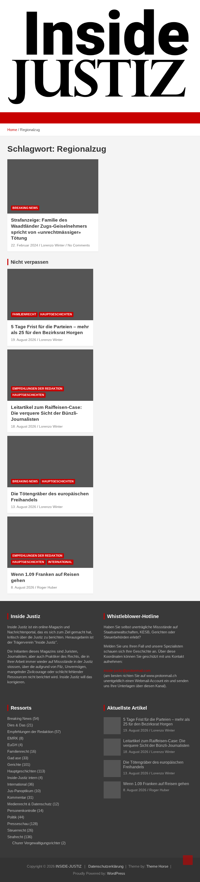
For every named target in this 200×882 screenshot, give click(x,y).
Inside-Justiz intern (22, 778)
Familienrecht (24, 314)
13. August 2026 (23, 507)
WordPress (116, 873)
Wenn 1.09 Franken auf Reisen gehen (156, 784)
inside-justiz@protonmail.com (127, 670)
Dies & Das (16, 725)
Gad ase (14, 758)
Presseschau (18, 824)
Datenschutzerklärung (105, 866)
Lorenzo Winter (53, 245)
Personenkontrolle (21, 810)
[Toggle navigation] (13, 117)
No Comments (79, 245)
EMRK (12, 738)
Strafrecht (15, 837)
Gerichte (14, 764)
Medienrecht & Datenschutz (29, 804)
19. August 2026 (23, 340)
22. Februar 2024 (24, 245)
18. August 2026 (23, 426)
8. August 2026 (22, 587)
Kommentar (16, 797)
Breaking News (25, 208)
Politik (12, 817)
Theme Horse (157, 866)
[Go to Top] (188, 860)
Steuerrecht (16, 830)
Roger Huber (47, 587)
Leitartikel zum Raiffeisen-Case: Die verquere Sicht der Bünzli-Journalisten (46, 413)
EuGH (12, 745)
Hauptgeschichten (56, 314)
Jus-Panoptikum (20, 791)
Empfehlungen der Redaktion (37, 388)
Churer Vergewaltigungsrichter (36, 843)
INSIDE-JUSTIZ (68, 866)
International (60, 562)
